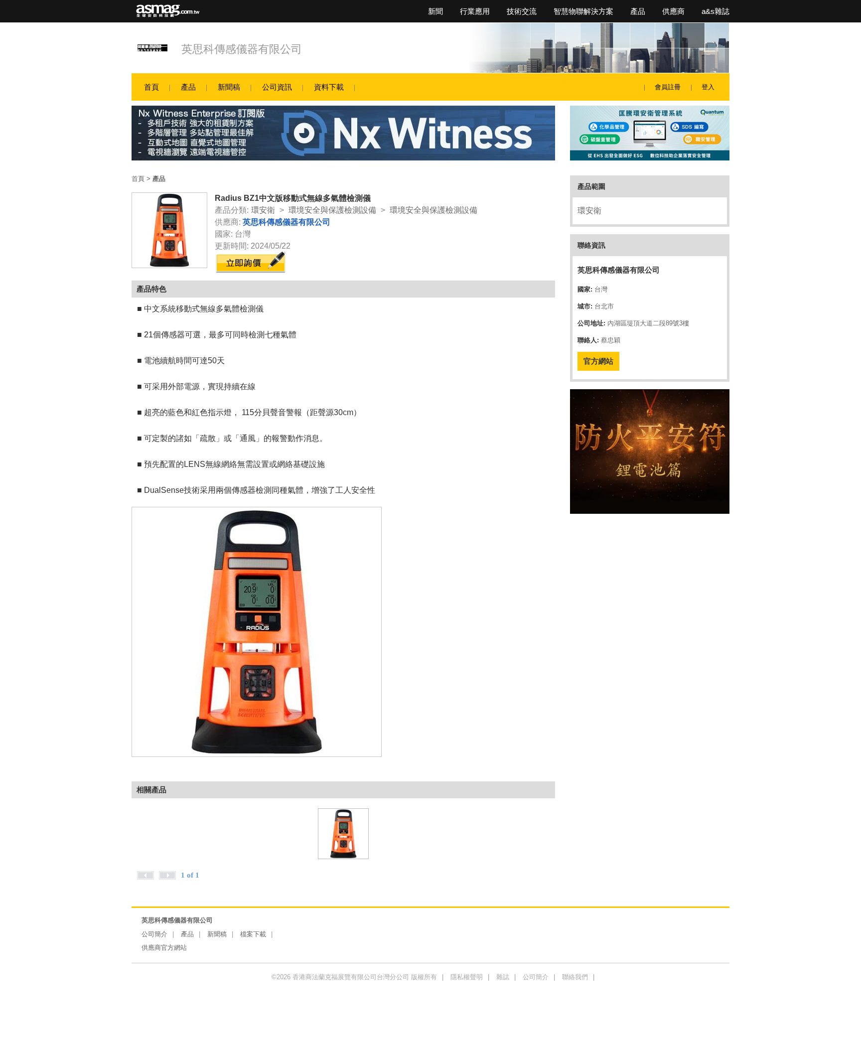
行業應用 (475, 11)
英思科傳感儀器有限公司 (241, 49)
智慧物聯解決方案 (583, 11)
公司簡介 (154, 934)
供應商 (673, 11)
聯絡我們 (575, 977)
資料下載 (329, 87)
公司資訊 (277, 87)
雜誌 (502, 977)
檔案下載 (253, 934)
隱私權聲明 (466, 977)
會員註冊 (668, 87)
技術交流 (522, 11)
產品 (637, 11)
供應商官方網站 (164, 947)
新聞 (435, 11)
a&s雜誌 (715, 11)
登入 (708, 87)
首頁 (151, 87)
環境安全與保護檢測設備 (332, 210)
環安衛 (263, 210)
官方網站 (598, 361)
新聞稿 (229, 87)
